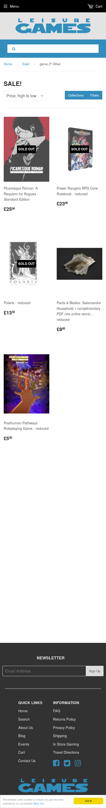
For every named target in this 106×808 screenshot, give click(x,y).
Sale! (26, 63)
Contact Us (26, 760)
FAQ (56, 710)
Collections (76, 95)
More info (39, 803)
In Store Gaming (66, 744)
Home (8, 63)
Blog (21, 735)
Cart (98, 6)
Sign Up (94, 671)
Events (23, 744)
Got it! (88, 801)
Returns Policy (64, 719)
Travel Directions (66, 752)
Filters (94, 95)
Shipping (60, 735)
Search (24, 719)
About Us (25, 727)
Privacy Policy (64, 727)
